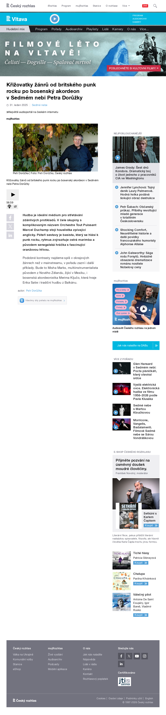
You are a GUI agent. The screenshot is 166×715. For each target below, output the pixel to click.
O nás (131, 29)
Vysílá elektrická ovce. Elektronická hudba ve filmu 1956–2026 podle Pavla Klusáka (146, 392)
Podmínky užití (134, 698)
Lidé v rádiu (90, 664)
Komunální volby (23, 659)
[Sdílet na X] (10, 226)
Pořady (57, 29)
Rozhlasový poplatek (95, 678)
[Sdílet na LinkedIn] (10, 235)
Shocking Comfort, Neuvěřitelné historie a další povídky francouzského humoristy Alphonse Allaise (138, 237)
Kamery (137, 22)
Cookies (101, 698)
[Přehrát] (12, 195)
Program (66, 6)
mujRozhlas (82, 6)
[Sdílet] (15, 206)
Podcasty (53, 664)
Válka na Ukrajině (23, 654)
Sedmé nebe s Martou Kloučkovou (142, 409)
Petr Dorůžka (45, 173)
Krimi (118, 296)
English (149, 698)
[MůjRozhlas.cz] (12, 119)
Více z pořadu (123, 359)
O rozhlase (112, 6)
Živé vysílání (121, 313)
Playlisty (92, 29)
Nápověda (89, 659)
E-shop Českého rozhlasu (132, 452)
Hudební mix (15, 29)
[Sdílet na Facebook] (10, 217)
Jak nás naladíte (92, 654)
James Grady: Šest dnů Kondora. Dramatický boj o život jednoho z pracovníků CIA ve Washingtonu (135, 173)
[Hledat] (155, 6)
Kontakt (87, 674)
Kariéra (87, 669)
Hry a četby (121, 290)
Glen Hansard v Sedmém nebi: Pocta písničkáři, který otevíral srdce (145, 371)
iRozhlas (52, 6)
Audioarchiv (140, 19)
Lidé (105, 29)
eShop (17, 669)
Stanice (97, 6)
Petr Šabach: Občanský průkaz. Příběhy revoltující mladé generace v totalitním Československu (138, 214)
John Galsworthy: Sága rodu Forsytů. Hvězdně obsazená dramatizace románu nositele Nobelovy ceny (136, 260)
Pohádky (120, 301)
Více (144, 29)
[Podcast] (9, 206)
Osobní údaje (116, 698)
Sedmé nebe (39, 105)
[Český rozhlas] (20, 6)
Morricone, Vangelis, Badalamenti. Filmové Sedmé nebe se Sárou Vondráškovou (144, 429)
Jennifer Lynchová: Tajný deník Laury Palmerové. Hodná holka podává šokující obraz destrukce (137, 193)
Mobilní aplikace (57, 669)
